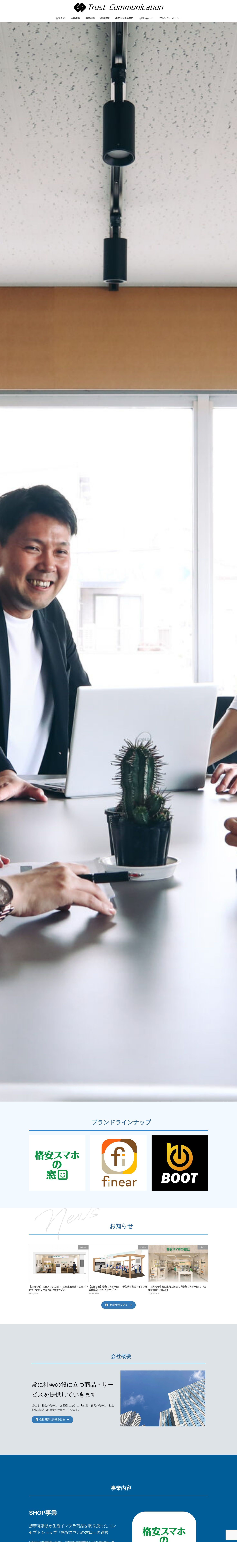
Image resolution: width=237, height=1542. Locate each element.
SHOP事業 (43, 1512)
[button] (118, 1305)
